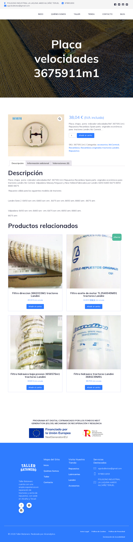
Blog (122, 14)
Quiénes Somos (58, 14)
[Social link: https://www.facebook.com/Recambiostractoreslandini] (22, 505)
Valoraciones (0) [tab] (61, 163)
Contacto (107, 14)
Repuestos (74, 150)
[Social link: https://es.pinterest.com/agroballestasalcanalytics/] (30, 505)
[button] (59, 118)
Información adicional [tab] (38, 163)
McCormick (114, 144)
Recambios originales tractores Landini (100, 147)
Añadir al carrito (85, 135)
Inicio (40, 14)
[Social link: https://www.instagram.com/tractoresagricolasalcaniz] (22, 510)
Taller (77, 14)
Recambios (74, 147)
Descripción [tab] (18, 163)
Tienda (91, 14)
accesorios (102, 144)
